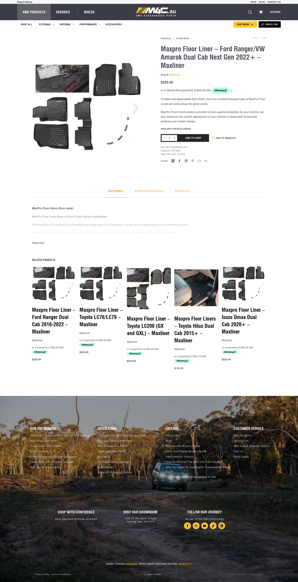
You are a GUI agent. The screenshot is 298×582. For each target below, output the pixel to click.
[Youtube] (204, 525)
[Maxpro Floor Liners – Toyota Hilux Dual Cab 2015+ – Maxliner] (196, 288)
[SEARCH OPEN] (250, 12)
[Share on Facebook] (179, 160)
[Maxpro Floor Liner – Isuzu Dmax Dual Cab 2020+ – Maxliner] (244, 283)
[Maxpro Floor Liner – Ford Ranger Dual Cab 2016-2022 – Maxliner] (54, 283)
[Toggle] (38, 242)
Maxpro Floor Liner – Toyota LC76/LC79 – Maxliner (101, 317)
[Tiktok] (213, 525)
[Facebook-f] (187, 525)
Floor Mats (182, 38)
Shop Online (243, 24)
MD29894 (131, 563)
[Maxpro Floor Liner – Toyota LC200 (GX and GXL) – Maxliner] (149, 288)
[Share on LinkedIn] (186, 160)
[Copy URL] (205, 160)
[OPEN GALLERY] (88, 106)
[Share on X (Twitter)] (173, 160)
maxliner (181, 153)
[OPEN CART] (261, 12)
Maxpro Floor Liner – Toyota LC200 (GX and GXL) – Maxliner (148, 326)
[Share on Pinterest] (192, 160)
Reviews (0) (182, 191)
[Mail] (199, 160)
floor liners (171, 153)
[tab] (116, 190)
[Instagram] (196, 525)
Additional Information (149, 191)
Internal (166, 38)
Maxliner (175, 75)
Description (115, 191)
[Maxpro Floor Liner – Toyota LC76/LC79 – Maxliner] (101, 283)
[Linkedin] (221, 525)
